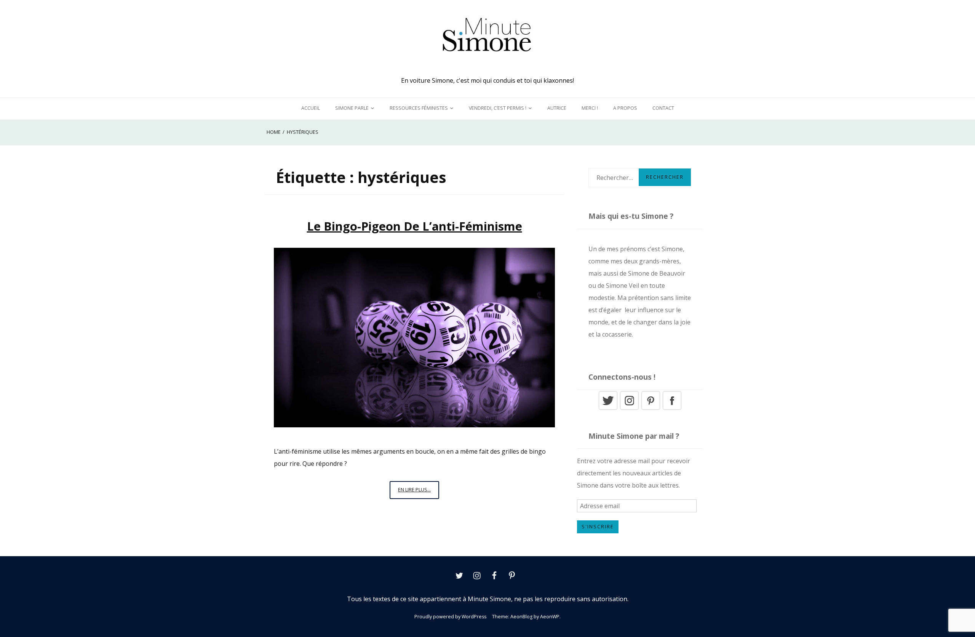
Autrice (556, 108)
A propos (625, 108)
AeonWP (549, 616)
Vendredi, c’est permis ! (497, 108)
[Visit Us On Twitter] (608, 408)
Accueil (310, 108)
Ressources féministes (419, 108)
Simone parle (352, 108)
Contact (663, 108)
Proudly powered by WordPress (450, 616)
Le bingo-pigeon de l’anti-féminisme (414, 226)
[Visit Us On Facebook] (671, 408)
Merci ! (590, 108)
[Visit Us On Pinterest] (650, 408)
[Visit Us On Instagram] (629, 408)
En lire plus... (418, 492)
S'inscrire (598, 526)
